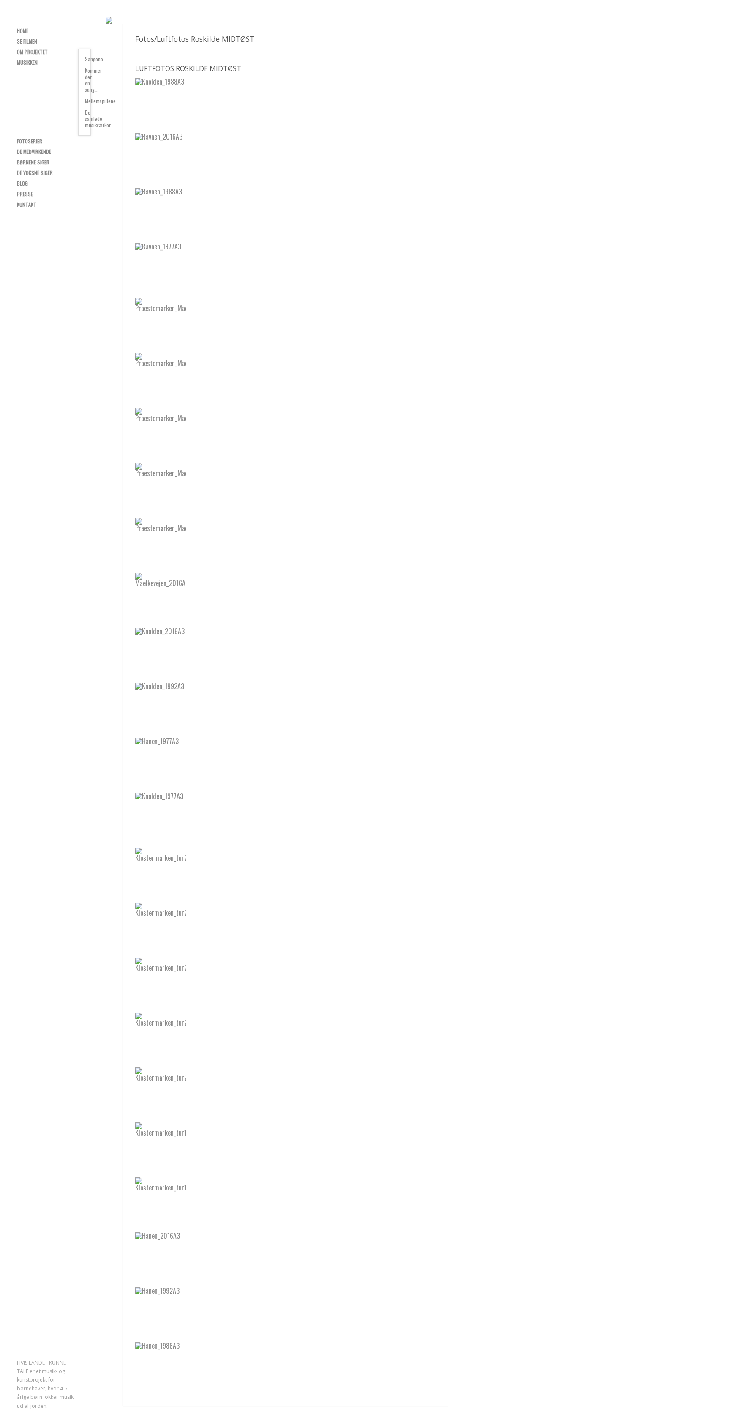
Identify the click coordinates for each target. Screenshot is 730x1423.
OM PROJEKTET (32, 51)
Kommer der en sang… (87, 80)
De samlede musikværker (87, 118)
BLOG (22, 183)
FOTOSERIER (29, 141)
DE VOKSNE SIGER (35, 172)
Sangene (87, 59)
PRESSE (25, 193)
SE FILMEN (27, 41)
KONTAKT (26, 204)
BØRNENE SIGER (33, 162)
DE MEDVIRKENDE (34, 151)
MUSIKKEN (27, 62)
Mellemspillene (87, 101)
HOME (22, 30)
